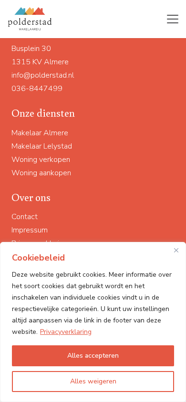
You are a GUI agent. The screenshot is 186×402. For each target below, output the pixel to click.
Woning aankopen (41, 173)
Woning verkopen (40, 159)
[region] (93, 322)
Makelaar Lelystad (41, 146)
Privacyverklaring (66, 331)
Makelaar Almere (39, 133)
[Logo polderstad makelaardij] (30, 19)
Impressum (29, 230)
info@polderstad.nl (42, 75)
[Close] (176, 250)
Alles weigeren (93, 381)
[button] (173, 19)
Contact (24, 216)
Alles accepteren (93, 355)
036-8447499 (36, 88)
